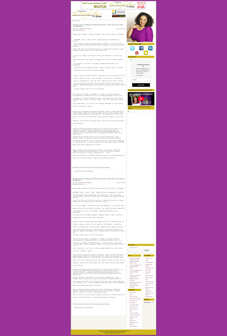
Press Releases (133, 247)
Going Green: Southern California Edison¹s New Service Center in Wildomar (99, 179)
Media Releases (133, 307)
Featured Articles (134, 300)
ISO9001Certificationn (135, 258)
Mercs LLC (120, 333)
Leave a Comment (120, 28)
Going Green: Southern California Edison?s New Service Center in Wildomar (98, 25)
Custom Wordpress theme (110, 333)
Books (131, 294)
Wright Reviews (133, 326)
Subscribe (141, 85)
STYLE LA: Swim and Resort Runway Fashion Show (134, 261)
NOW (131, 311)
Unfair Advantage (134, 313)
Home (78, 20)
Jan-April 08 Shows (134, 305)
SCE (87, 171)
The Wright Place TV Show (114, 330)
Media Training (133, 309)
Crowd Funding (133, 296)
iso (130, 265)
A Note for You (81, 30)
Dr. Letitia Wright (87, 28)
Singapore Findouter (108, 331)
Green (83, 171)
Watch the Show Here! (135, 315)
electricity (79, 171)
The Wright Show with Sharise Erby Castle (135, 266)
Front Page (132, 302)
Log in (102, 331)
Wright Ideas (133, 320)
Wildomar (90, 171)
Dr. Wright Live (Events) (135, 298)
